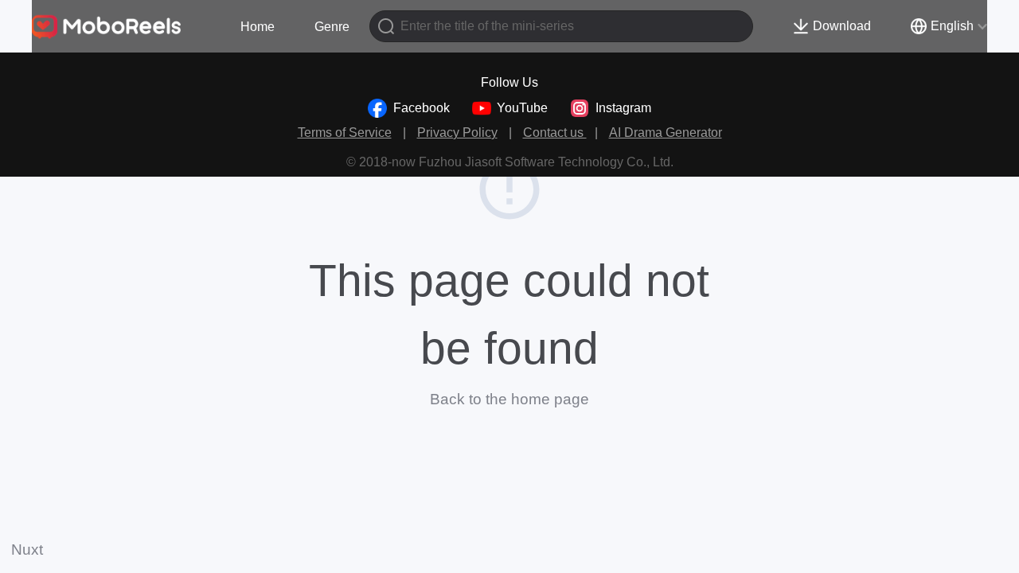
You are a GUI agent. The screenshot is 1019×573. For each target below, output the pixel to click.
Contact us (555, 132)
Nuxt (27, 549)
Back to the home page (509, 399)
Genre (331, 26)
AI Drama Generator (665, 132)
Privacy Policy (457, 132)
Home (257, 26)
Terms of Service (345, 132)
